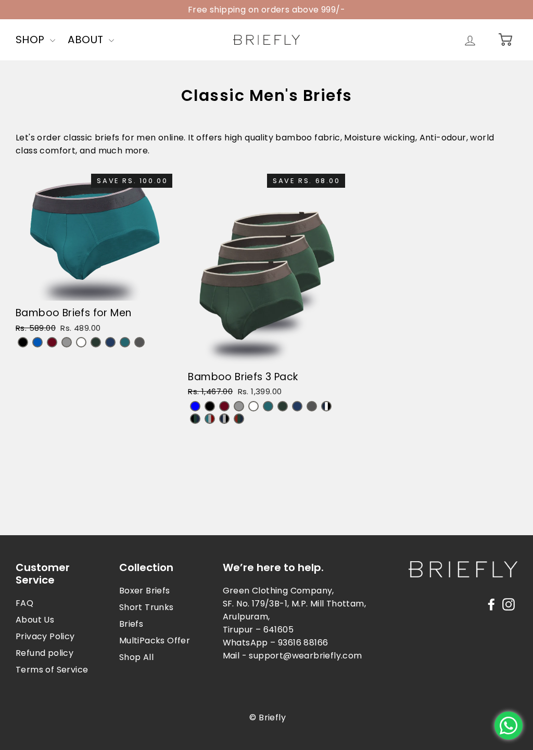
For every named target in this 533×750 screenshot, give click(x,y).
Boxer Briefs (144, 591)
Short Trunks (146, 607)
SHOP (31, 39)
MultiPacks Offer (154, 640)
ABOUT (87, 39)
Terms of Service (52, 670)
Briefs (131, 624)
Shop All (136, 657)
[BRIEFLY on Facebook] (491, 604)
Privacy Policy (45, 636)
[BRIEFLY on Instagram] (508, 604)
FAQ (24, 603)
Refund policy (44, 653)
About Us (35, 620)
